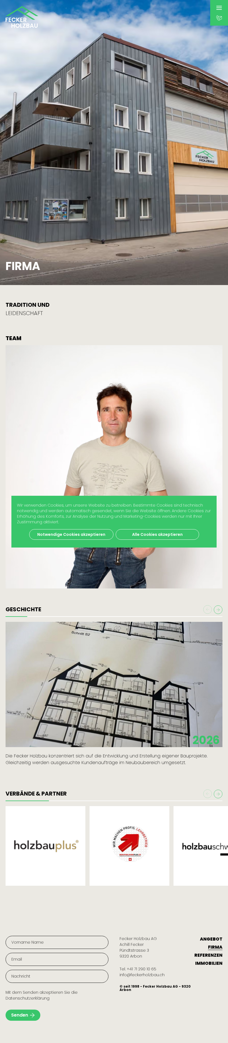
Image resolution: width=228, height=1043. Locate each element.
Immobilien (208, 963)
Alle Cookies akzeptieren (157, 534)
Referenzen (208, 955)
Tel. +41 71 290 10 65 (138, 969)
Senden (19, 1015)
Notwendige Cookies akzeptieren (71, 534)
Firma (215, 947)
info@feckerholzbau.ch (142, 975)
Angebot (211, 939)
